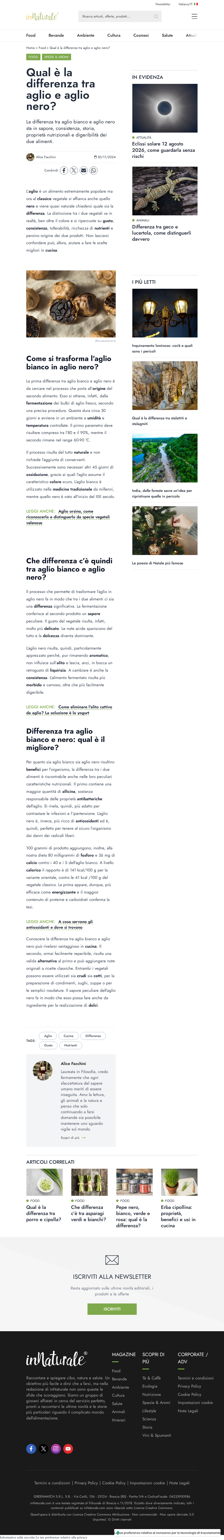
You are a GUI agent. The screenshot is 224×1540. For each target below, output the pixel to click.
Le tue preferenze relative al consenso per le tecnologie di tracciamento (167, 1533)
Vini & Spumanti (156, 1435)
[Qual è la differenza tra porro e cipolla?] (44, 1182)
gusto (48, 1045)
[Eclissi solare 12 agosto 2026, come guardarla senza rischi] (165, 108)
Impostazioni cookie (195, 1402)
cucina (69, 1036)
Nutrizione (151, 1394)
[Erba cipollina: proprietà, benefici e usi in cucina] (179, 1182)
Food (30, 35)
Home (30, 47)
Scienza (149, 1419)
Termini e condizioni (196, 1378)
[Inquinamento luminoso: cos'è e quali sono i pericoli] (165, 313)
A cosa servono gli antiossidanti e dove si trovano (59, 924)
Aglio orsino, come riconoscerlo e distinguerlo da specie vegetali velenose (68, 517)
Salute (167, 35)
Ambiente (85, 35)
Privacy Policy (189, 1386)
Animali (118, 1412)
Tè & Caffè (151, 1378)
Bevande (56, 35)
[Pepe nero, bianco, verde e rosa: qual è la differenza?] (134, 1182)
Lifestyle (149, 1411)
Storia (147, 1427)
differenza (93, 1036)
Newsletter (163, 4)
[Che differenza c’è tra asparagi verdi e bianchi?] (89, 1182)
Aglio (48, 1036)
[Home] (42, 16)
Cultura (113, 35)
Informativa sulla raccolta (17, 1537)
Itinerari (118, 1420)
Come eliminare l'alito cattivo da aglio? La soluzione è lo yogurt (69, 710)
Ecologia (149, 1386)
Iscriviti (112, 1309)
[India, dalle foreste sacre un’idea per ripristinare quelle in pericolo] (165, 458)
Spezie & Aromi (56, 57)
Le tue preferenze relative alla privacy (61, 1537)
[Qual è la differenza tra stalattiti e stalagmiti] (165, 385)
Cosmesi (141, 35)
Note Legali (188, 1411)
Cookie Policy (189, 1394)
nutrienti (70, 1045)
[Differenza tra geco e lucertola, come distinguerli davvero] (165, 191)
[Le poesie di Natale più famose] (165, 530)
